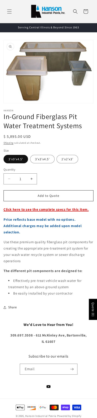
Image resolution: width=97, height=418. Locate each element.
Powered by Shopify (69, 416)
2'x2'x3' (67, 159)
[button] (9, 11)
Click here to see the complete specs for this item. (46, 209)
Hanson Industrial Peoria (41, 416)
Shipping (8, 142)
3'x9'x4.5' (15, 159)
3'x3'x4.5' (42, 159)
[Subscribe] (72, 369)
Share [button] (12, 307)
